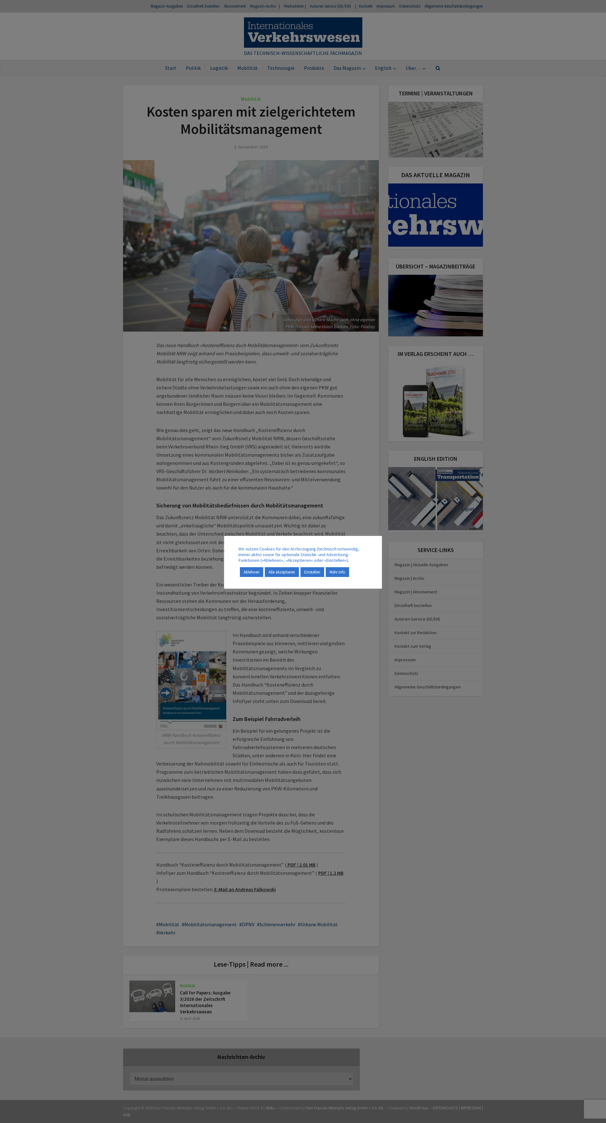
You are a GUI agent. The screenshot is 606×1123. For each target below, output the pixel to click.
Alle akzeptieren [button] (282, 572)
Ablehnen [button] (251, 572)
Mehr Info (337, 572)
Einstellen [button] (312, 572)
